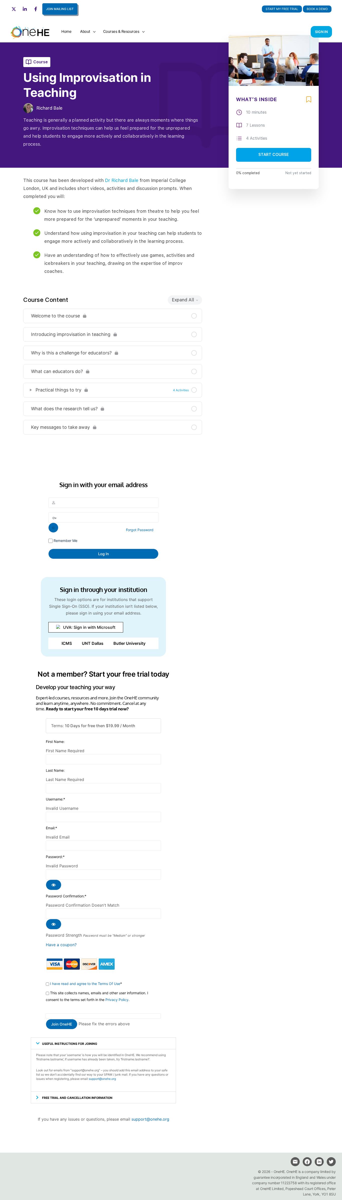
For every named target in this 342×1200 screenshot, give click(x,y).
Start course (273, 154)
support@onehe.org (102, 1079)
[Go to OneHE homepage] (30, 31)
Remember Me (65, 540)
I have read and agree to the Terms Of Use (85, 983)
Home (66, 31)
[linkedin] (319, 1161)
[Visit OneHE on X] (14, 9)
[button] (317, 9)
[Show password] (53, 528)
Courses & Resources (121, 31)
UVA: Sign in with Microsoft (89, 627)
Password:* (55, 857)
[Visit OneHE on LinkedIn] (25, 9)
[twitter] (331, 1161)
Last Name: (55, 770)
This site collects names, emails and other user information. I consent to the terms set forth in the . (97, 996)
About (85, 31)
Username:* (55, 799)
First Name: (55, 741)
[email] (295, 1161)
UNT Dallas (92, 643)
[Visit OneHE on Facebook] (36, 9)
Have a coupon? (61, 944)
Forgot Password (139, 530)
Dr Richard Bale (121, 180)
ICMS (67, 643)
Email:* (51, 828)
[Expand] (31, 390)
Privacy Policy (116, 999)
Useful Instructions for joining (69, 1044)
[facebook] (307, 1161)
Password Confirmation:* (66, 896)
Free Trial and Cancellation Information (77, 1098)
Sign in (321, 32)
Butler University (129, 643)
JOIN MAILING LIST (60, 9)
